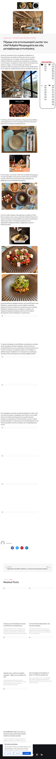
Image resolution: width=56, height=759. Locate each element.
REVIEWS (33, 38)
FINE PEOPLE (16, 38)
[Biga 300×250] (19, 163)
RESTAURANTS (27, 38)
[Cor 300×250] (19, 235)
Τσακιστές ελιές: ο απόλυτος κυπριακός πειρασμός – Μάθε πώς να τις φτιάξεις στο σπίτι (14, 675)
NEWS (21, 38)
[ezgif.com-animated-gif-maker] (19, 108)
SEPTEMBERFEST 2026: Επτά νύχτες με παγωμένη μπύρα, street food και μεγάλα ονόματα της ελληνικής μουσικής (14, 734)
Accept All (27, 753)
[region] (18, 749)
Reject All (18, 753)
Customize (9, 753)
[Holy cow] (28, 5)
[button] (12, 547)
